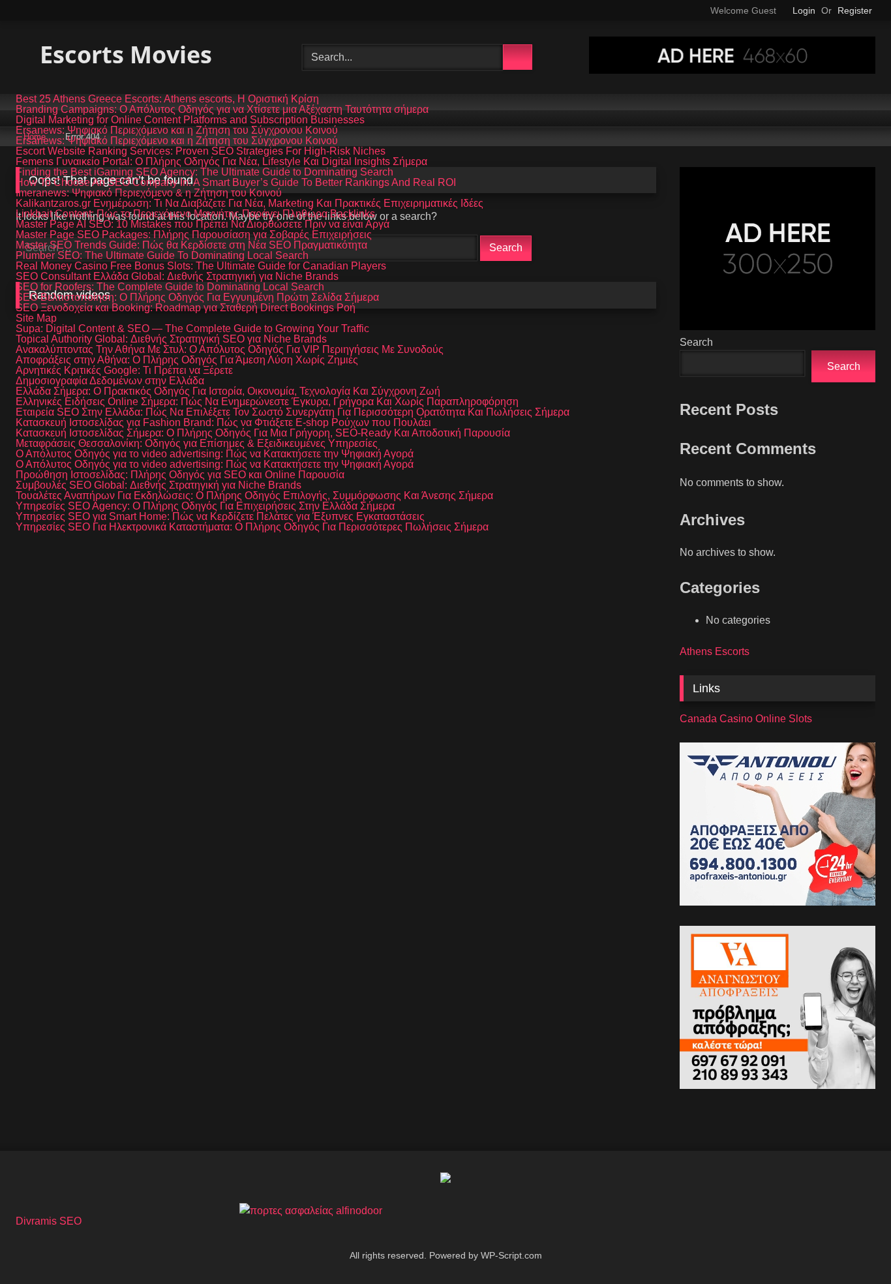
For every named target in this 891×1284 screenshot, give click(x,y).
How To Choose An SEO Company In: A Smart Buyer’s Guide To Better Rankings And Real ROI (236, 182)
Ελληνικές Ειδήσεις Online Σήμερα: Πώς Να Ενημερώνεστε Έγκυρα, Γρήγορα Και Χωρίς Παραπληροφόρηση (267, 402)
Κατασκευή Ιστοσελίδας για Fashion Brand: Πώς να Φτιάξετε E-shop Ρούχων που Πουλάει (223, 423)
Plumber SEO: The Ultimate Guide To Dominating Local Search (162, 256)
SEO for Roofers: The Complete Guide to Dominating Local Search (170, 287)
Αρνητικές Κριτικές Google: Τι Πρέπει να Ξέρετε (124, 370)
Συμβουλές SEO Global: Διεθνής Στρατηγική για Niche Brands (158, 485)
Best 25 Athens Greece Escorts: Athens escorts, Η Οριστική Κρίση (167, 99)
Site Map (36, 318)
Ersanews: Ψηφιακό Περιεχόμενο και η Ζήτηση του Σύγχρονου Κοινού (177, 130)
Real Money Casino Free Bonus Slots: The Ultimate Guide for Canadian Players (201, 266)
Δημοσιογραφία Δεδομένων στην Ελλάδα (110, 381)
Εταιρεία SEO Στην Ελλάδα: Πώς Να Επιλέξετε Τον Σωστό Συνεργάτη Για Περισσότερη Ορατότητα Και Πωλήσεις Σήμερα (292, 412)
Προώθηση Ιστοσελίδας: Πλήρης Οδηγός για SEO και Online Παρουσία (180, 475)
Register (855, 10)
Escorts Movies (123, 54)
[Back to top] (852, 1245)
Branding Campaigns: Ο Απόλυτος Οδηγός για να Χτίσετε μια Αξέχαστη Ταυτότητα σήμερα (222, 109)
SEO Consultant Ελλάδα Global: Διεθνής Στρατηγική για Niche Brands (177, 276)
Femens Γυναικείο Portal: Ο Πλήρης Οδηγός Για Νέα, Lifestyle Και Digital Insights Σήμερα (221, 162)
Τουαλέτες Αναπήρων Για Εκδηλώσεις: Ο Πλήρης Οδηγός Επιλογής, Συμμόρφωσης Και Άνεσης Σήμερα (254, 496)
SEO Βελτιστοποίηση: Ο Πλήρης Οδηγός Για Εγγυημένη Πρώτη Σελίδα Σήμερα (197, 297)
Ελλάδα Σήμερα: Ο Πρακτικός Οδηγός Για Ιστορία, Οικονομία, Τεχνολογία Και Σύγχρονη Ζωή (228, 391)
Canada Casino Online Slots (746, 718)
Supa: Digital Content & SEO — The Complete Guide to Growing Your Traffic (192, 329)
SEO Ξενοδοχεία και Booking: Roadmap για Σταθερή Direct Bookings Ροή (185, 308)
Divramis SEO (49, 1221)
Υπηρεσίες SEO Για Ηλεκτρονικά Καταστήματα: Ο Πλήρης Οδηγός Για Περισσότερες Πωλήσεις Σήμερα (252, 527)
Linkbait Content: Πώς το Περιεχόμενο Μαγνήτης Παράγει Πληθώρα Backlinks (195, 214)
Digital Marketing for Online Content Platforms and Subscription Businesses (190, 120)
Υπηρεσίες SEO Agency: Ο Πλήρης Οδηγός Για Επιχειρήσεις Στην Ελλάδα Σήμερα (205, 506)
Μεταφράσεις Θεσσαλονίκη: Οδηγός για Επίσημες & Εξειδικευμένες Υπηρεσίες (197, 443)
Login (804, 10)
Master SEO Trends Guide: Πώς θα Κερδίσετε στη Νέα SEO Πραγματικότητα (191, 245)
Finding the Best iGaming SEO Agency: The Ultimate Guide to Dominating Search (204, 172)
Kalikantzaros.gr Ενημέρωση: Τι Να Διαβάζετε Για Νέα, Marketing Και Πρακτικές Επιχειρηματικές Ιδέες (249, 203)
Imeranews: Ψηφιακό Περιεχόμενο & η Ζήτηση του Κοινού (149, 193)
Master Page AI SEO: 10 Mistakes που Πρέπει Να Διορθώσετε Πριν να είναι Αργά (202, 224)
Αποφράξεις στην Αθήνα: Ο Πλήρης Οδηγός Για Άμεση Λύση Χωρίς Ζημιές (187, 360)
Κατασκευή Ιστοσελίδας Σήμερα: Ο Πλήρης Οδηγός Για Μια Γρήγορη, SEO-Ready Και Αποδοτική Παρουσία (263, 433)
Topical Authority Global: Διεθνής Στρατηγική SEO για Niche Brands (171, 339)
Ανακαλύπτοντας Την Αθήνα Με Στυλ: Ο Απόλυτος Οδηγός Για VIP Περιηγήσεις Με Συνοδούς (230, 349)
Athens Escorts (714, 651)
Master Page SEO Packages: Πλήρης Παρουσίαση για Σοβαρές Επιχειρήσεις (194, 235)
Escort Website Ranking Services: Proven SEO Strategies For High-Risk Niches (200, 151)
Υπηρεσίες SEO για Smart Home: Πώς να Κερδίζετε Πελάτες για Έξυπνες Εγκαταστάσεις (220, 517)
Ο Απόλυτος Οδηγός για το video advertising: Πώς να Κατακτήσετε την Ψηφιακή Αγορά (215, 454)
